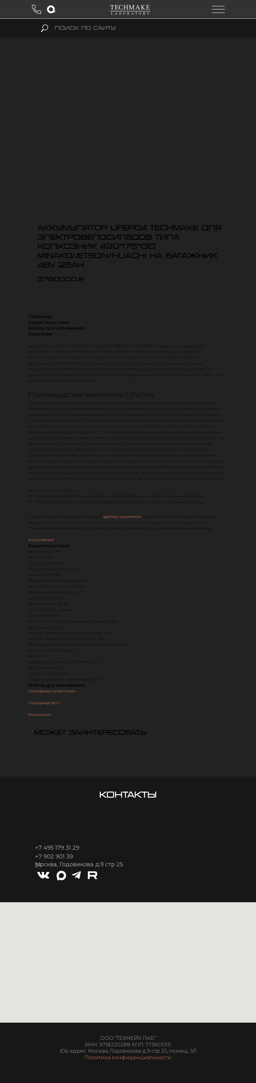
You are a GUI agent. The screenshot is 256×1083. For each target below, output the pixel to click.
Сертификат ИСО (44, 703)
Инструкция (39, 714)
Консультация (41, 539)
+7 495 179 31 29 (57, 847)
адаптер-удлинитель (122, 516)
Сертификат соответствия (51, 691)
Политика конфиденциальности (128, 1057)
